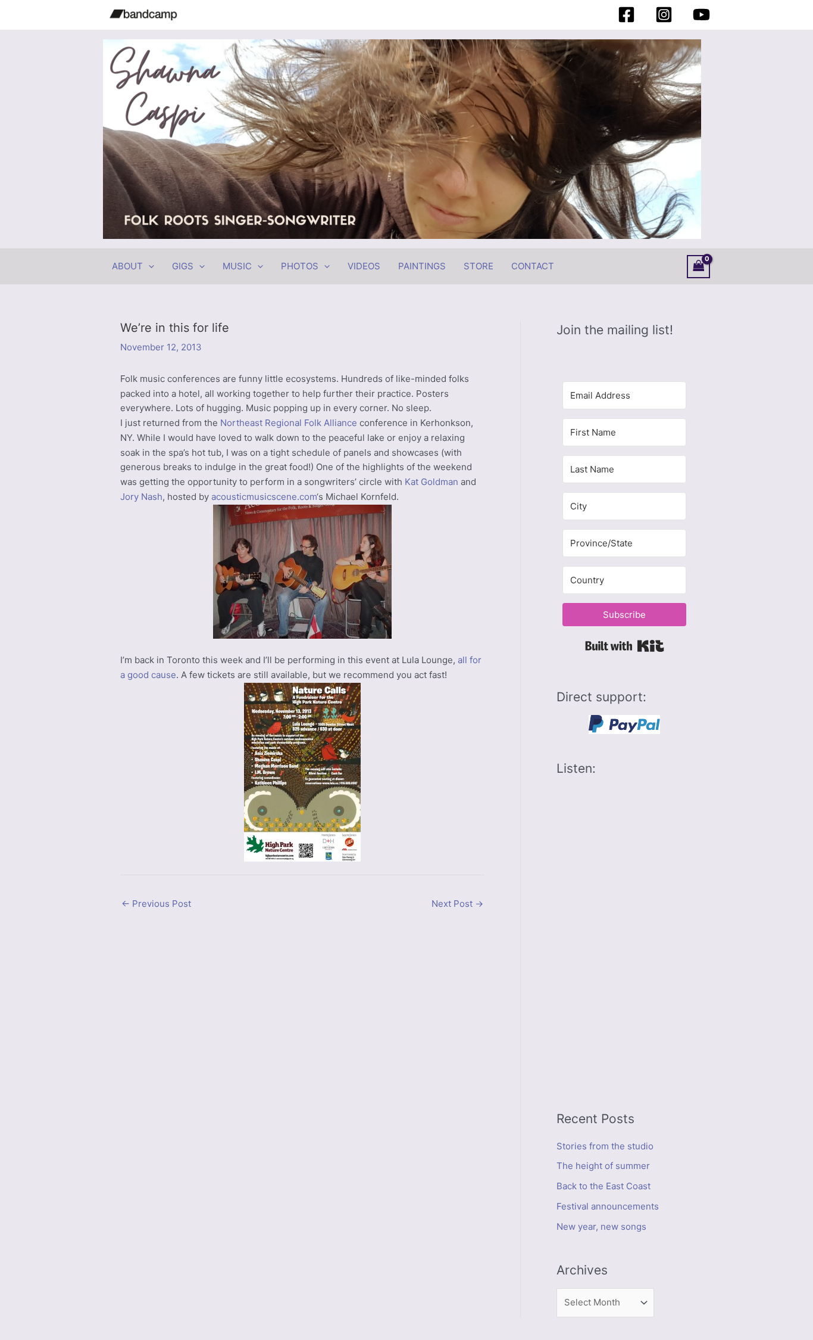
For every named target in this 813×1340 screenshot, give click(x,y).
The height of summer (603, 1165)
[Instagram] (664, 14)
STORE (478, 266)
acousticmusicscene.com (264, 496)
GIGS (182, 266)
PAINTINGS (422, 266)
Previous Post (156, 903)
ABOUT (127, 266)
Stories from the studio (604, 1146)
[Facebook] (626, 14)
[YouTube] (701, 14)
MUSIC (237, 266)
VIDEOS (364, 266)
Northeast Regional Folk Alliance (288, 422)
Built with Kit (624, 646)
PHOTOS (299, 266)
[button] (148, 266)
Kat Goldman (431, 481)
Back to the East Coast (603, 1186)
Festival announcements (607, 1206)
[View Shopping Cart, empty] (699, 266)
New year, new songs (601, 1226)
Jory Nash (141, 496)
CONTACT (532, 266)
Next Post (457, 903)
